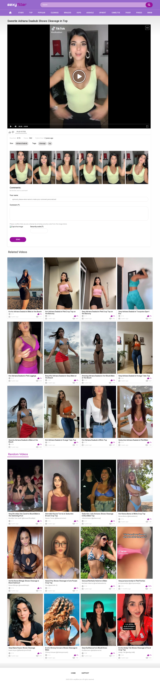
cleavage (42, 143)
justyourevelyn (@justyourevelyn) (129, 583)
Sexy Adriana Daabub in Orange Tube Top (134, 376)
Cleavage (55, 13)
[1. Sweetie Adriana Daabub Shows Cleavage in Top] (21, 167)
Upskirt (102, 13)
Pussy (128, 13)
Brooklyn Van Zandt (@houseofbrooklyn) (22, 518)
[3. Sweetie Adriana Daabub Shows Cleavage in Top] (67, 167)
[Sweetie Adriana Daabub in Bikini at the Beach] (25, 412)
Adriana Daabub (21, 143)
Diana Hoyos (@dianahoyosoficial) (20, 650)
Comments (15, 187)
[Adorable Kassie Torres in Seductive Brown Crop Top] (62, 486)
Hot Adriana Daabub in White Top (94, 440)
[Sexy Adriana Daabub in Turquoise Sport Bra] (135, 283)
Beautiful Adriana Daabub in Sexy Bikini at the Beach (60, 377)
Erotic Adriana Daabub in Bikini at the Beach (25, 312)
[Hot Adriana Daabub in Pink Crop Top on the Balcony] (62, 283)
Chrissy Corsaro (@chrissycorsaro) (56, 652)
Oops (79, 13)
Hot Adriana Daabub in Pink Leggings (22, 376)
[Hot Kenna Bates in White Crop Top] (135, 486)
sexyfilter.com (77, 679)
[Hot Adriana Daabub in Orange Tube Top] (62, 412)
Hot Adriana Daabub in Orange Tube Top (60, 440)
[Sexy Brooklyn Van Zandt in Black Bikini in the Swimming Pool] (25, 486)
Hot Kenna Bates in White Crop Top (131, 514)
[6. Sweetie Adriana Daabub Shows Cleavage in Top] (137, 167)
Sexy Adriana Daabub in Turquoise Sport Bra (133, 313)
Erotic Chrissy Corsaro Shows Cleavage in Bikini (61, 649)
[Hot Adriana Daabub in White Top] (98, 412)
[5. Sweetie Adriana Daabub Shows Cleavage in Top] (113, 167)
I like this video (10, 132)
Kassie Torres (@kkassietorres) (55, 518)
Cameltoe (116, 13)
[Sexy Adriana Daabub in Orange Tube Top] (135, 348)
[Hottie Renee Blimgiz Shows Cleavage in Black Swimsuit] (25, 553)
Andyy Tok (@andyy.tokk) (126, 652)
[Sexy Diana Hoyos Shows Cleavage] (25, 620)
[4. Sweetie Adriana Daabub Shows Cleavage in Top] (90, 167)
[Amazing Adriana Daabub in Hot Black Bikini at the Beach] (98, 348)
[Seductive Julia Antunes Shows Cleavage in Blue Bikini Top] (98, 486)
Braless (67, 13)
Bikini (149, 13)
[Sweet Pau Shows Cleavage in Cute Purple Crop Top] (62, 553)
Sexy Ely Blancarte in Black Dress (94, 648)
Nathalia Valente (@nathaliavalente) (94, 583)
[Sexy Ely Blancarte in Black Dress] (98, 620)
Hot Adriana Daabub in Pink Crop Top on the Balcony (60, 313)
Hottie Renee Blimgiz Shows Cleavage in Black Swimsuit (24, 582)
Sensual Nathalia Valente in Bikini (94, 581)
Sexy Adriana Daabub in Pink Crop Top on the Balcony (97, 313)
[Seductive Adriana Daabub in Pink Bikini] (135, 412)
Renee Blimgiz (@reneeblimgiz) (19, 585)
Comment (13, 205)
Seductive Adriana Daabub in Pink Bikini (133, 440)
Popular (41, 13)
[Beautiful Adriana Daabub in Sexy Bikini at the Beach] (62, 348)
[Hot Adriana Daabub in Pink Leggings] (25, 348)
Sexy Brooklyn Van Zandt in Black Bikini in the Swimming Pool (24, 515)
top (50, 143)
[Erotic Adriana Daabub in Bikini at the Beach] (25, 283)
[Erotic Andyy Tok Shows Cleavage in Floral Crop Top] (135, 620)
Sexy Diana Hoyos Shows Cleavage (22, 648)
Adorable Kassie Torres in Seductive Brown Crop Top (59, 515)
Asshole (90, 13)
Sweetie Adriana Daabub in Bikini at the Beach (23, 441)
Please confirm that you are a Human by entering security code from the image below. (38, 224)
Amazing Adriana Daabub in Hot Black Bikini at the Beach (98, 377)
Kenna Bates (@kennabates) (128, 516)
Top (30, 13)
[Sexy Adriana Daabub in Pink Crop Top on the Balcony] (98, 283)
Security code (35, 227)
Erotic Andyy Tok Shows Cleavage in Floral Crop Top (134, 649)
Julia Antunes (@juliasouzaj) (91, 518)
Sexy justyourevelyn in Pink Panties (131, 581)
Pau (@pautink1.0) (51, 585)
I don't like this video (13, 132)
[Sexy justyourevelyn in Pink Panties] (135, 553)
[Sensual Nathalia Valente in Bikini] (98, 553)
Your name (14, 195)
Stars (21, 13)
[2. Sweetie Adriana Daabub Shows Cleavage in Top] (44, 167)
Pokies (139, 13)
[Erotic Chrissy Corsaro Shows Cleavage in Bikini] (62, 620)
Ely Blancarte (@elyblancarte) (91, 650)
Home (10, 13)
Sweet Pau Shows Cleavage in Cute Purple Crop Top (61, 582)
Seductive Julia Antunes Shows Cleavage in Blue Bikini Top (97, 515)
